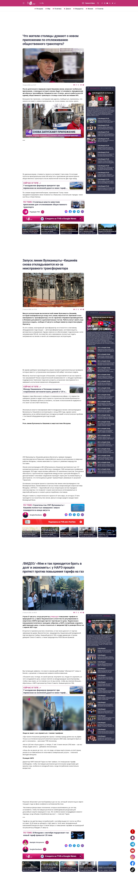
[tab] (95, 89)
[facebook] (76, 85)
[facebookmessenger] (74, 85)
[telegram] (80, 85)
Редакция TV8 (35, 212)
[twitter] (78, 85)
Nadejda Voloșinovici (37, 842)
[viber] (83, 85)
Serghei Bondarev (36, 515)
